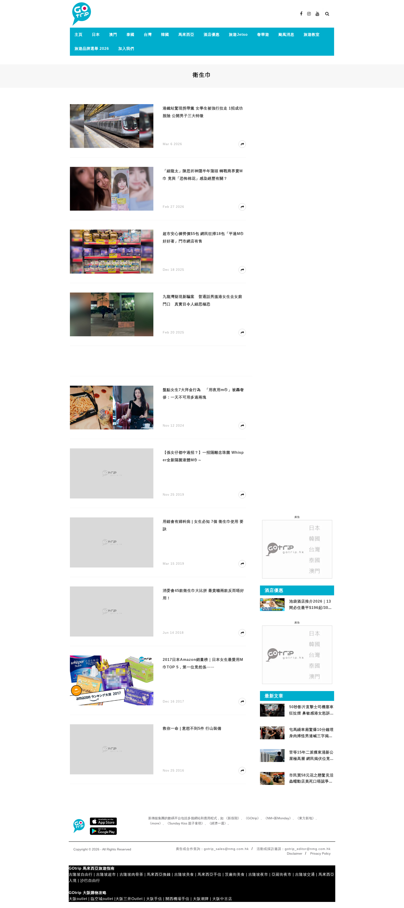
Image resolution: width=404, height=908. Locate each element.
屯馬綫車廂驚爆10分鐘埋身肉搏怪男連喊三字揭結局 (311, 736)
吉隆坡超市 (106, 874)
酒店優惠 (212, 35)
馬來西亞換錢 (159, 874)
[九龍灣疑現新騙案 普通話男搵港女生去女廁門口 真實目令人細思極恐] (111, 314)
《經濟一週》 (217, 823)
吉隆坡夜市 (258, 874)
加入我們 (126, 49)
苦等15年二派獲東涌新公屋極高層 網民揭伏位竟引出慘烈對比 (311, 758)
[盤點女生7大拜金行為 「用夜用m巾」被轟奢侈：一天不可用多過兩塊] (111, 407)
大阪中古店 (222, 899)
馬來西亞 (186, 35)
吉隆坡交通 (305, 874)
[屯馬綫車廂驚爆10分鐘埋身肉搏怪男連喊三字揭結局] (272, 733)
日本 (96, 35)
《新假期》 (232, 818)
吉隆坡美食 (184, 874)
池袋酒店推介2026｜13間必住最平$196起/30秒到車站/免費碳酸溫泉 (310, 607)
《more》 (155, 823)
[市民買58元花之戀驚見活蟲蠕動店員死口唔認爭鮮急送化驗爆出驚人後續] (272, 778)
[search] (327, 14)
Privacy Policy (320, 853)
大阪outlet (78, 899)
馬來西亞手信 (209, 874)
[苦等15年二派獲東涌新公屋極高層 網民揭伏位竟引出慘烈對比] (272, 756)
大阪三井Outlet (129, 899)
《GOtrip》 (252, 818)
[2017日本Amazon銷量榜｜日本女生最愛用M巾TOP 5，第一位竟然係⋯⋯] (111, 680)
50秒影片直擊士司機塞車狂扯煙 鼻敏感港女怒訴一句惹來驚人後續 (311, 713)
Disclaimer (294, 853)
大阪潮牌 (201, 899)
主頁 (79, 35)
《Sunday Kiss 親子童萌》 (185, 823)
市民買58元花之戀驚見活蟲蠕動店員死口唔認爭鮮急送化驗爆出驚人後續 (311, 781)
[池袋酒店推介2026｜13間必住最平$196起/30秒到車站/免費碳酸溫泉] (272, 604)
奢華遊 (263, 35)
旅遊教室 (312, 35)
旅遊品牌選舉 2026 (92, 49)
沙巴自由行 (90, 880)
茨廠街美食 (235, 874)
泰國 (130, 35)
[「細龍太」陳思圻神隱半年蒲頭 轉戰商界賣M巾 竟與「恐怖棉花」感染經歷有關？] (111, 188)
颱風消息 (286, 35)
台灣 (148, 35)
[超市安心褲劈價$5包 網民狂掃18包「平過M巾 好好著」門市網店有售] (111, 251)
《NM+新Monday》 (278, 818)
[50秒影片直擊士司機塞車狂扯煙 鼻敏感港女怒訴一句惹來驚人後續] (272, 710)
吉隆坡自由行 (81, 874)
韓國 (165, 35)
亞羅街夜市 (282, 874)
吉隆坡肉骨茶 (131, 874)
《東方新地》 (305, 818)
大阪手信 (154, 899)
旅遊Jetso (238, 35)
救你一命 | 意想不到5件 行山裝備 (192, 728)
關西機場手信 (177, 899)
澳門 (113, 35)
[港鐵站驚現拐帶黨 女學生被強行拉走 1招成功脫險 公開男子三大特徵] (111, 126)
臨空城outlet (102, 899)
